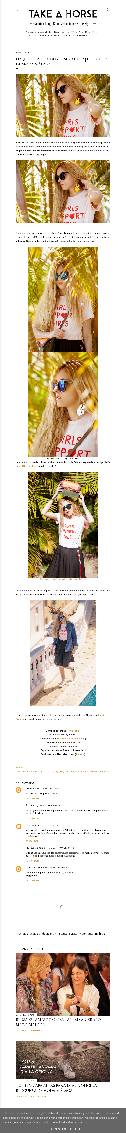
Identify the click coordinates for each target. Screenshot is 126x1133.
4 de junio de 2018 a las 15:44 (46, 805)
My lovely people (35, 847)
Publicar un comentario (39, 1096)
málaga (55, 771)
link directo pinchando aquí (71, 738)
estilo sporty (38, 771)
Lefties (48, 771)
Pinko (76, 771)
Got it (75, 1129)
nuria (28, 825)
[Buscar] (108, 9)
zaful (100, 771)
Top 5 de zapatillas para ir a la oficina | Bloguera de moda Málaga (57, 1088)
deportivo (27, 771)
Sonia (29, 805)
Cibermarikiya (29, 466)
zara (106, 771)
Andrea (30, 788)
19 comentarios (35, 1031)
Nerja (62, 771)
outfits (69, 771)
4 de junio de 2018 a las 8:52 (48, 788)
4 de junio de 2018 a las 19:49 (45, 825)
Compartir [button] (21, 767)
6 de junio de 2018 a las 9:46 (56, 867)
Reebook (93, 771)
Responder (32, 798)
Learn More (57, 1129)
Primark (84, 771)
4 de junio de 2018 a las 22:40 (60, 848)
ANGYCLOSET (34, 867)
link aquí (80, 754)
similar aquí (73, 730)
